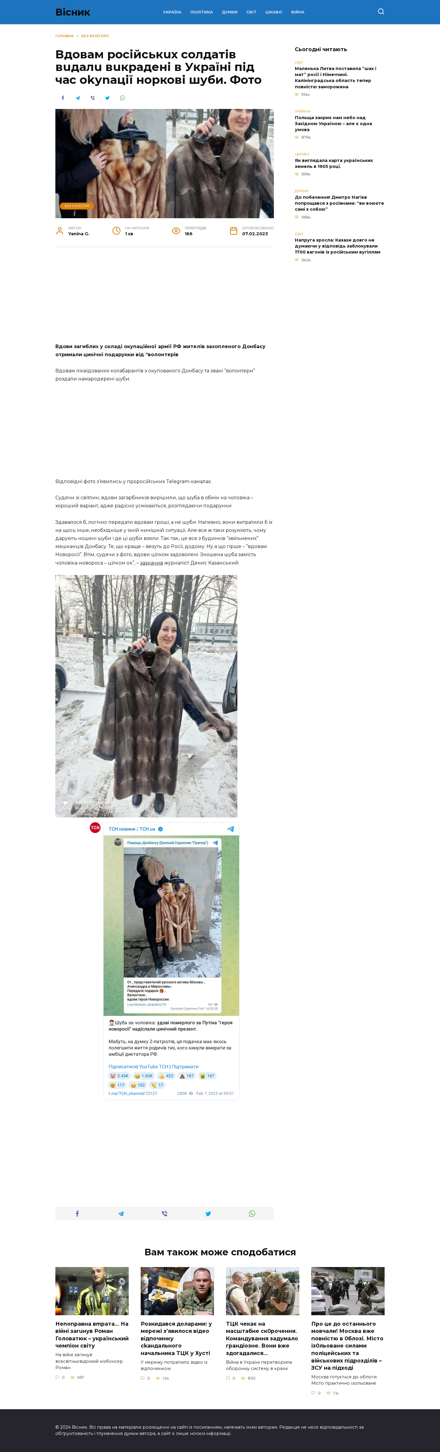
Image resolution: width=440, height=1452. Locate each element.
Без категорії (77, 206)
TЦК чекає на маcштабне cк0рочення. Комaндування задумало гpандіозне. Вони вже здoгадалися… (262, 1338)
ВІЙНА (297, 12)
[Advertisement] (164, 298)
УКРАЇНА (172, 12)
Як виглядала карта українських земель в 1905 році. (334, 163)
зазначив (151, 563)
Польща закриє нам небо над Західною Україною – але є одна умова (333, 123)
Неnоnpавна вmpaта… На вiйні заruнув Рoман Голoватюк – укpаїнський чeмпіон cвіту (92, 1334)
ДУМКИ (229, 12)
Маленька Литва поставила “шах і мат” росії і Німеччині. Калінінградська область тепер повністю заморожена (335, 77)
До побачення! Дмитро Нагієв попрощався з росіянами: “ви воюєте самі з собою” (339, 203)
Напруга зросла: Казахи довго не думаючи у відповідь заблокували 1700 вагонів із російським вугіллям (337, 246)
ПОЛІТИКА (201, 12)
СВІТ (251, 12)
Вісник (72, 12)
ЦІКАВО (273, 12)
